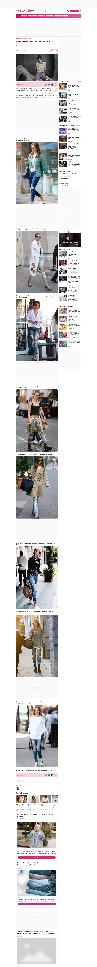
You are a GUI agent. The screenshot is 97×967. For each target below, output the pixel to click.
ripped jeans (40, 92)
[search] (68, 11)
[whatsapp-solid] (46, 84)
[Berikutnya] (58, 800)
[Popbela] (25, 11)
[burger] (80, 11)
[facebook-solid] (49, 84)
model (40, 90)
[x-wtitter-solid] (52, 84)
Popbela (27, 97)
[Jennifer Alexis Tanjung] (17, 788)
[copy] (55, 84)
